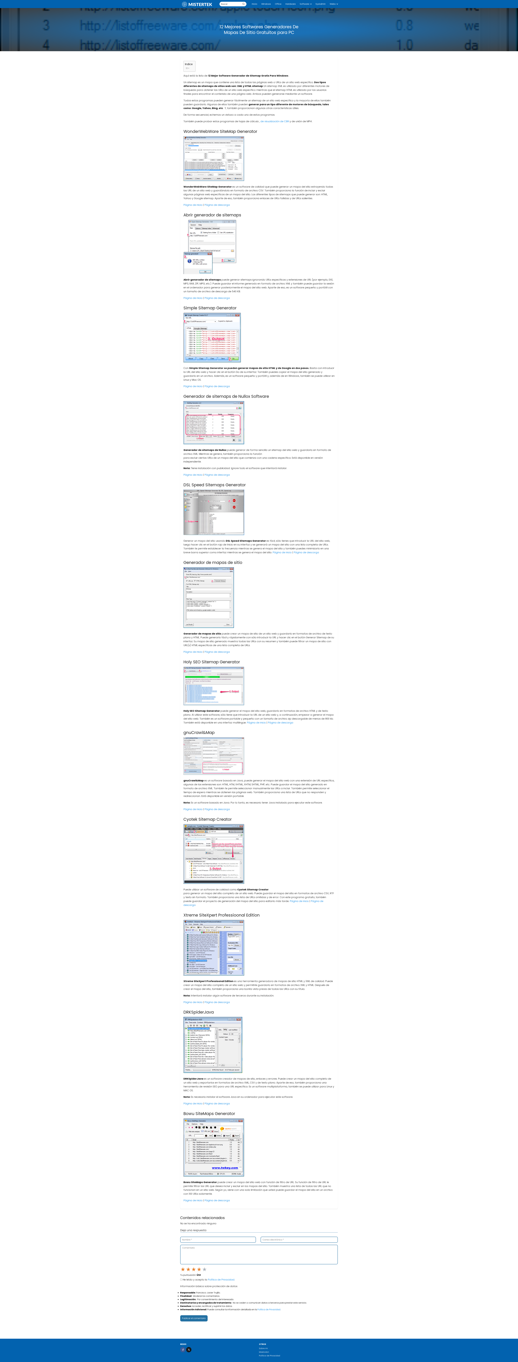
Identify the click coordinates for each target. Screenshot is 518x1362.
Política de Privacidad (221, 1279)
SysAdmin (321, 4)
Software (304, 4)
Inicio (254, 4)
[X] (188, 1349)
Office (278, 4)
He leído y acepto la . (208, 1279)
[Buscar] (243, 4)
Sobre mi (263, 1348)
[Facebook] (182, 1349)
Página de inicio (193, 205)
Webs (333, 4)
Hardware (290, 4)
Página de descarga (217, 205)
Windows (266, 4)
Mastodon (264, 1352)
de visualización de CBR (275, 121)
